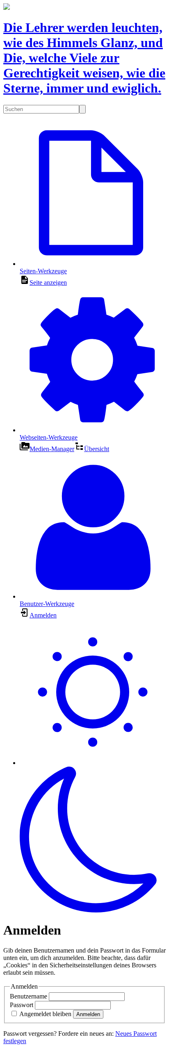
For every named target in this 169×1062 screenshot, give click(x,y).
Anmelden (88, 1014)
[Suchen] (82, 109)
